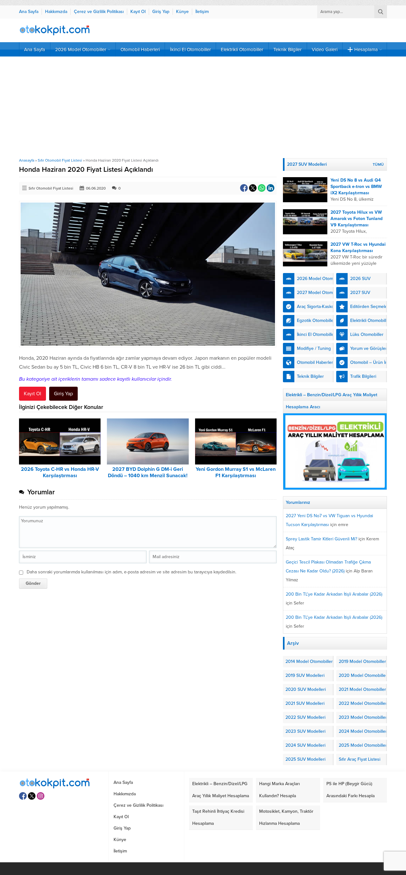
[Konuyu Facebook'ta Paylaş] (244, 188)
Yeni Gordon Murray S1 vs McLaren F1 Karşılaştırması (236, 472)
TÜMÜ (378, 164)
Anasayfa (26, 160)
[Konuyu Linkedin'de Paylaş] (270, 188)
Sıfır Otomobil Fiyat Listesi (60, 160)
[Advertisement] (203, 107)
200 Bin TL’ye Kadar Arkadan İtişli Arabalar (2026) (334, 594)
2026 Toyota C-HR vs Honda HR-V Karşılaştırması (60, 472)
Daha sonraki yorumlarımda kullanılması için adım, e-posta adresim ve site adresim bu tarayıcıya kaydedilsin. (131, 572)
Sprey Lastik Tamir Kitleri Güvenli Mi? (321, 539)
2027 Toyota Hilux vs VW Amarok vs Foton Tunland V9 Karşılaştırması (357, 219)
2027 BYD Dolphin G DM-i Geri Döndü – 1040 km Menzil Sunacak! (147, 472)
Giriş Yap (63, 394)
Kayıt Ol (32, 394)
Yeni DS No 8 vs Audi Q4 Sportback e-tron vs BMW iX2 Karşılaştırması (356, 186)
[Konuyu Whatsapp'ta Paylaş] (261, 188)
